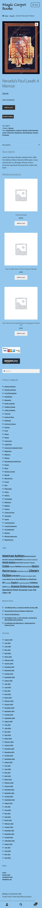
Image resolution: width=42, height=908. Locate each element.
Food (6, 431)
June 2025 (8, 687)
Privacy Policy (7, 896)
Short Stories (33, 586)
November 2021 (9, 834)
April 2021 (8, 858)
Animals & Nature (10, 390)
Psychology (8, 499)
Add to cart (9, 107)
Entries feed (6, 875)
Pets (6, 485)
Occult (7, 482)
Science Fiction (9, 512)
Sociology (8, 516)
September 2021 (10, 841)
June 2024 (8, 728)
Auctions (5, 559)
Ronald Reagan (27, 133)
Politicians (10, 133)
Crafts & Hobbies (10, 410)
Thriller (30, 590)
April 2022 (8, 817)
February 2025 (9, 701)
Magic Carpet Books (14, 6)
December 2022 (9, 790)
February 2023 (9, 783)
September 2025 (10, 677)
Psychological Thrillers (24, 583)
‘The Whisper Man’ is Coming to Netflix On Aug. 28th (21, 607)
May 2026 (7, 650)
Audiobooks (8, 397)
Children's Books (10, 407)
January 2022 (9, 827)
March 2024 (8, 738)
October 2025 (9, 674)
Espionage (12, 566)
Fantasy (7, 427)
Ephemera (8, 420)
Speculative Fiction (10, 590)
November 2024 (9, 711)
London (4, 579)
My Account (7, 904)
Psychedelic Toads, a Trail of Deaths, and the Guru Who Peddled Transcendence (21, 619)
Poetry (7, 492)
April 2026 (8, 653)
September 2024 (10, 718)
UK (10, 592)
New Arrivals (8, 478)
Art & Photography (11, 393)
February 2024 (9, 742)
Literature (15, 575)
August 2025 (8, 681)
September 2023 (10, 759)
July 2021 (7, 847)
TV (7, 593)
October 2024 (9, 715)
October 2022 (9, 796)
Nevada (12, 16)
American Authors (13, 555)
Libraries (26, 571)
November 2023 (9, 752)
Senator (35, 133)
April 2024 (8, 735)
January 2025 (9, 704)
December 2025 (9, 667)
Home (6, 16)
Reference (8, 502)
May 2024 (7, 732)
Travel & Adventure (11, 526)
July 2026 (7, 643)
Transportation (9, 523)
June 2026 (8, 646)
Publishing (34, 583)
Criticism (7, 414)
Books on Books (10, 403)
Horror (7, 434)
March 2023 (8, 779)
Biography (8, 400)
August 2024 (8, 721)
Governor (19, 130)
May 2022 (7, 813)
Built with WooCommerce (22, 896)
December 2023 (9, 749)
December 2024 (9, 708)
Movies (7, 465)
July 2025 (7, 684)
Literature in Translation (26, 576)
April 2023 (8, 776)
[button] (36, 24)
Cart (32, 902)
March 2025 (8, 698)
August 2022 (8, 803)
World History (9, 540)
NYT (4, 582)
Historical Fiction (26, 566)
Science (7, 509)
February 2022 (9, 824)
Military (7, 458)
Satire (4, 586)
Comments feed (7, 877)
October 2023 (9, 755)
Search (21, 904)
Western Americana (11, 536)
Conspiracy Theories (29, 562)
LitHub (34, 576)
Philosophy (8, 489)
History (35, 566)
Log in (4, 872)
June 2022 (8, 810)
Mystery (23, 579)
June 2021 (8, 851)
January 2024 (9, 745)
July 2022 (7, 807)
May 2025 (7, 691)
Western (7, 533)
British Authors (9, 562)
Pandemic (8, 583)
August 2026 (8, 640)
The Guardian (23, 590)
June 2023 (8, 769)
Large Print (8, 444)
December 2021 (9, 830)
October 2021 (9, 837)
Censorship (19, 562)
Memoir (9, 579)
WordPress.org (7, 879)
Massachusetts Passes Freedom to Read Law (19, 611)
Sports (7, 519)
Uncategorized (9, 529)
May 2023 (7, 773)
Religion (7, 506)
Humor (7, 437)
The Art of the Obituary (12, 614)
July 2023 (7, 766)
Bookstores (35, 559)
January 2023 (9, 786)
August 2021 (8, 844)
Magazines (8, 451)
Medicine (7, 455)
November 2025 (9, 670)
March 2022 (8, 820)
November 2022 (9, 793)
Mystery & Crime (10, 472)
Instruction (8, 441)
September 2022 (10, 800)
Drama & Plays (9, 417)
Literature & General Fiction (13, 448)
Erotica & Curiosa (10, 424)
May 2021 (7, 854)
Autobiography (10, 130)
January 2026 (9, 663)
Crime (5, 566)
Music (6, 468)
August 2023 (8, 762)
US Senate (5, 135)
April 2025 (8, 694)
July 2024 (7, 725)
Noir (28, 579)
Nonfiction (32, 579)
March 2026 (8, 657)
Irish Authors (20, 571)
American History (10, 386)
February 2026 (9, 660)
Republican (18, 133)
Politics (7, 495)
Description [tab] (6, 145)
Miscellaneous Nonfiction (13, 461)
